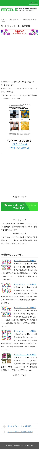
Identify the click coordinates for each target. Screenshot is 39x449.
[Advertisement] (19, 59)
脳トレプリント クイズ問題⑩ (25, 284)
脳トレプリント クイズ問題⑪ (25, 354)
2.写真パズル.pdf (19, 144)
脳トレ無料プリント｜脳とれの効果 (22, 445)
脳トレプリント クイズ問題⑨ (25, 261)
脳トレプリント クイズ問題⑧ (25, 331)
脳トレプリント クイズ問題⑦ (25, 308)
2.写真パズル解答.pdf (19, 148)
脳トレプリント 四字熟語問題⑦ (20, 432)
